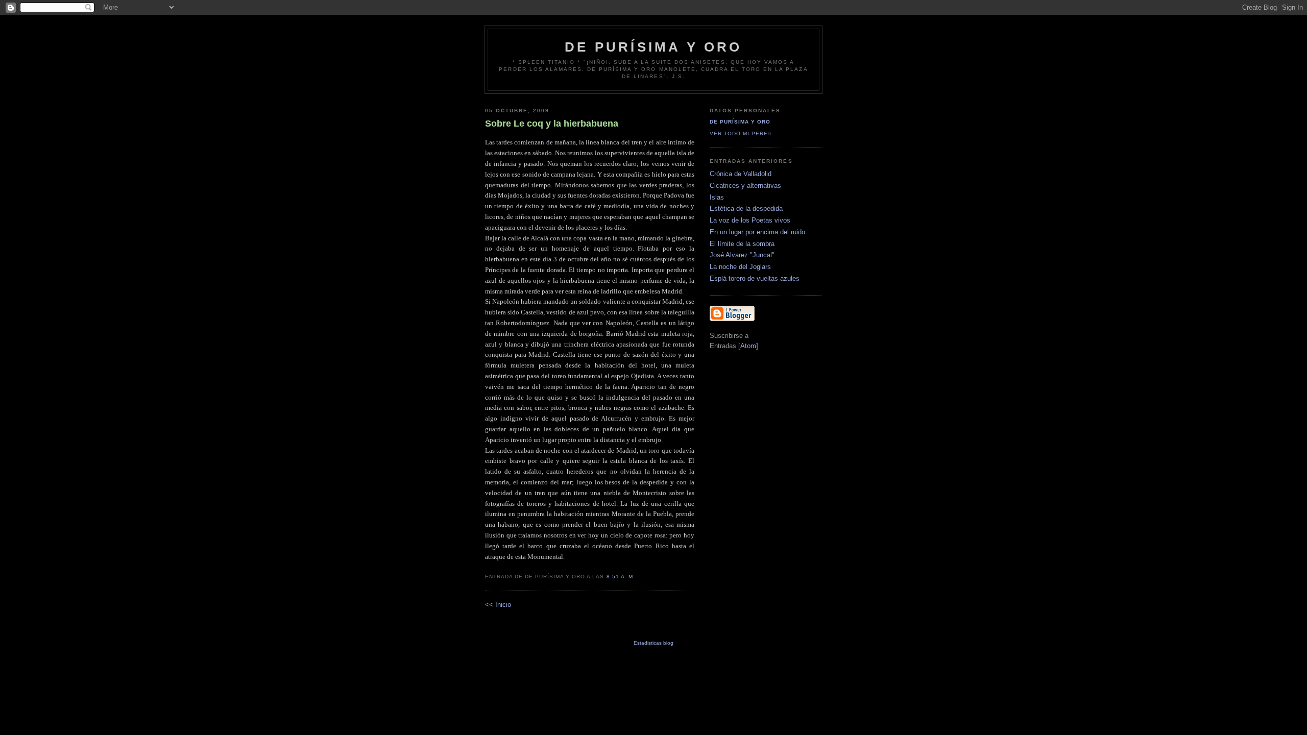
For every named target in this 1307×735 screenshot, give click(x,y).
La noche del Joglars (740, 267)
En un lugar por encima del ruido (757, 232)
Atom (748, 346)
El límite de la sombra (742, 244)
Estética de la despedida (746, 208)
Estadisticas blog (653, 643)
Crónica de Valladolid (740, 174)
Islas (717, 197)
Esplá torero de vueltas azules (755, 278)
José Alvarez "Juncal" (742, 255)
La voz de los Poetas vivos (750, 220)
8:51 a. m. (621, 576)
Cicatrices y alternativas (745, 185)
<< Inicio (498, 604)
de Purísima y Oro (653, 47)
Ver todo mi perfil (741, 133)
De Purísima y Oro (740, 122)
